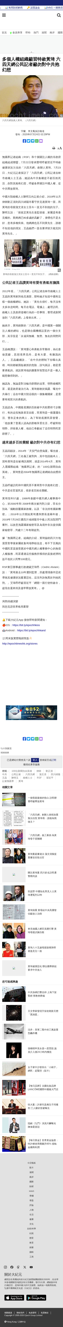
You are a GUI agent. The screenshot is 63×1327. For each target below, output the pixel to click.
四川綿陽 (55, 774)
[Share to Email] (41, 141)
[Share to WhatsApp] (37, 141)
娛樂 (31, 1247)
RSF (39, 777)
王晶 (4, 777)
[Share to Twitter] (28, 141)
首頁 (4, 32)
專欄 (31, 1196)
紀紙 (31, 1233)
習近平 (49, 777)
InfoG (31, 1191)
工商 (31, 1257)
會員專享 (17, 32)
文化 (31, 1224)
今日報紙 (31, 1163)
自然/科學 (31, 1228)
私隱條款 (44, 1313)
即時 (27, 32)
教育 (31, 1243)
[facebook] (12, 1267)
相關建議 (8, 1313)
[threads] (18, 1267)
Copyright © (9, 1315)
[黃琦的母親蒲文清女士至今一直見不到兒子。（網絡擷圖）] (31, 255)
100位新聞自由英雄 (22, 771)
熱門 (36, 32)
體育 (31, 1238)
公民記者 (16, 774)
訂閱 (53, 760)
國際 (60, 32)
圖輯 (31, 1252)
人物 (31, 1210)
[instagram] (5, 1267)
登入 (35, 760)
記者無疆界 (8, 781)
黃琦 (20, 781)
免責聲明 (32, 1313)
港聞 (44, 32)
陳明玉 (14, 777)
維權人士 (27, 777)
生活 (31, 1214)
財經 (31, 1186)
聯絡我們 (20, 1313)
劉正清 (49, 771)
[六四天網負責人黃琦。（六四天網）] (31, 96)
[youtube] (31, 1267)
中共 (4, 774)
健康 (31, 1219)
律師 (38, 771)
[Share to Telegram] (32, 141)
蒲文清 (42, 774)
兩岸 (52, 32)
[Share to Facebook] (24, 141)
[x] (25, 1267)
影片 (31, 1167)
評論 (31, 1205)
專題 (31, 1200)
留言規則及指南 (5, 752)
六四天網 (30, 774)
